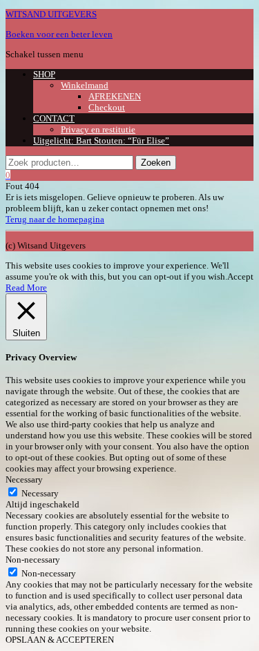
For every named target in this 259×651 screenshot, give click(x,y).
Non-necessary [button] (33, 559)
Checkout (106, 107)
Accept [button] (240, 276)
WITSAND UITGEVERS (51, 14)
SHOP (44, 74)
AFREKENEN (114, 96)
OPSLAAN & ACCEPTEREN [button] (60, 639)
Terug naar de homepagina (55, 219)
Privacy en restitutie (98, 129)
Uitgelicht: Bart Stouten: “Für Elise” (101, 140)
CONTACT (54, 118)
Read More (26, 287)
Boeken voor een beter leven (59, 34)
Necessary (40, 493)
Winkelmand (84, 85)
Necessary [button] (24, 479)
